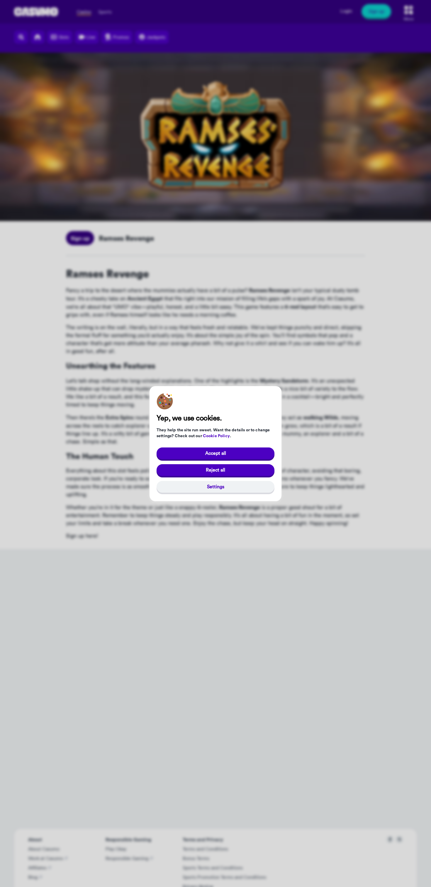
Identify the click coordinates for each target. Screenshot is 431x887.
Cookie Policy (216, 436)
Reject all (215, 469)
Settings (215, 486)
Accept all (215, 453)
